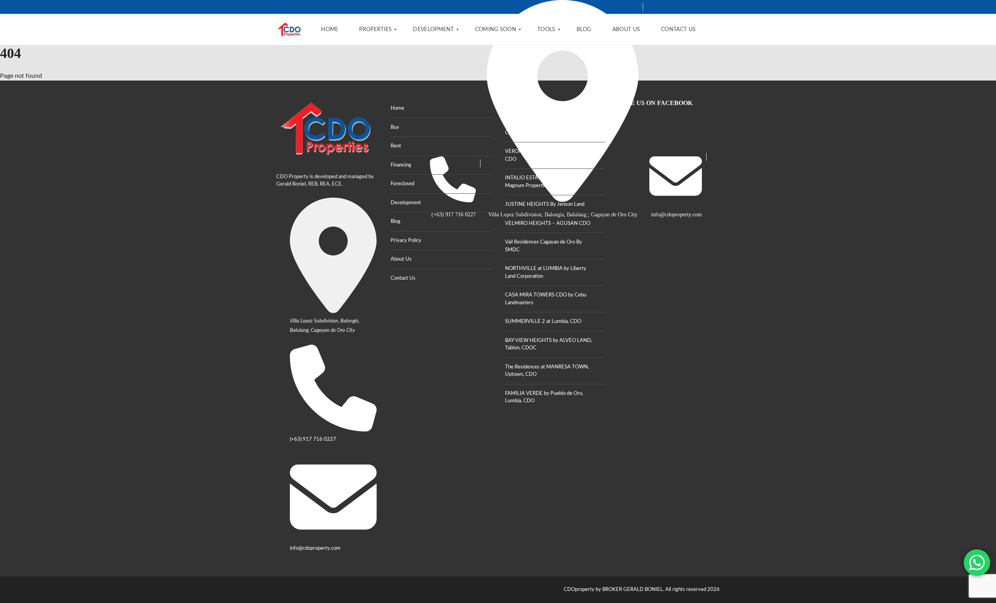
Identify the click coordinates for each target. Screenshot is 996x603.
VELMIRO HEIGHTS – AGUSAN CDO (547, 223)
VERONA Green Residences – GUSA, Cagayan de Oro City (546, 129)
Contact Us (403, 278)
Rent (396, 146)
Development (406, 202)
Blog (395, 221)
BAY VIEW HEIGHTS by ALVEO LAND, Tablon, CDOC (548, 344)
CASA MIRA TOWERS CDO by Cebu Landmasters (545, 299)
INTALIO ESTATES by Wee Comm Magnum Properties (542, 181)
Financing (401, 165)
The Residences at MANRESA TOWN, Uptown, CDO (547, 371)
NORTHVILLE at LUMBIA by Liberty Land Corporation (545, 272)
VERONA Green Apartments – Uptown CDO (548, 155)
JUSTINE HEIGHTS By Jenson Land (544, 204)
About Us (401, 259)
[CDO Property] (289, 29)
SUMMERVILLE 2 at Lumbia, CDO (543, 321)
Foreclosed (402, 183)
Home (397, 108)
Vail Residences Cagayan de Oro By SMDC (543, 246)
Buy (395, 127)
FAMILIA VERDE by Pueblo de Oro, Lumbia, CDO (544, 397)
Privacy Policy (406, 240)
